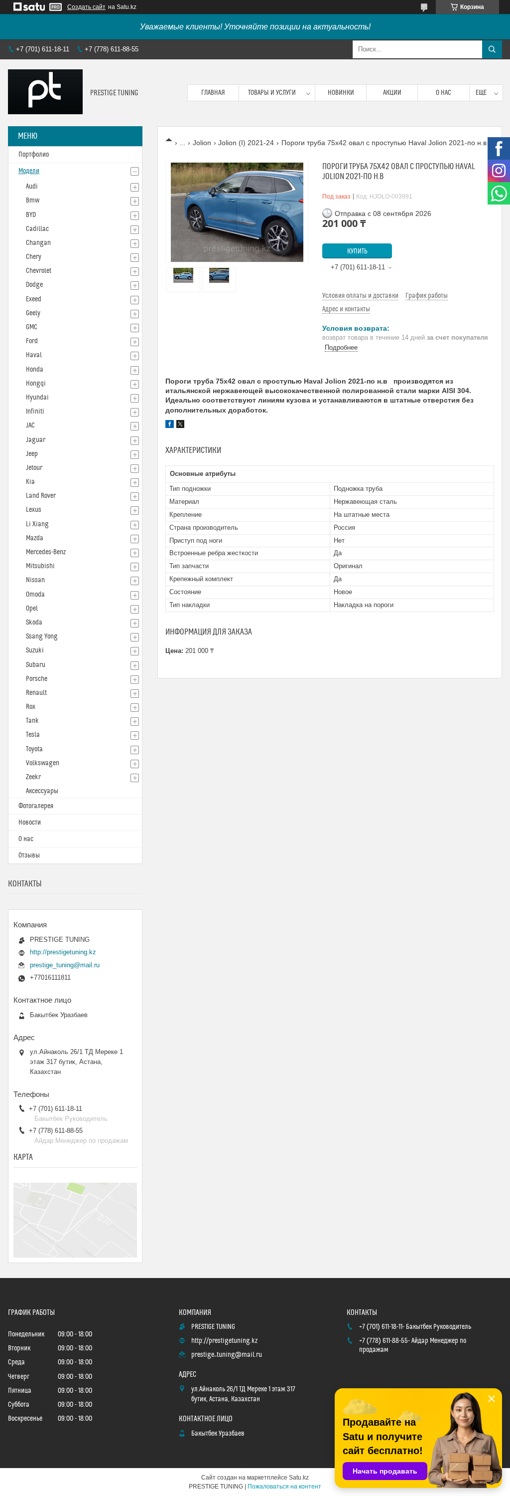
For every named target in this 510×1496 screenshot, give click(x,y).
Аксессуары (42, 791)
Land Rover (41, 496)
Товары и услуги (272, 93)
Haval (34, 355)
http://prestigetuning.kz (63, 952)
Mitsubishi (40, 566)
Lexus (33, 510)
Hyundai (37, 398)
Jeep (32, 454)
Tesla (33, 735)
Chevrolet (38, 271)
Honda (34, 370)
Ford (32, 341)
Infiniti (35, 412)
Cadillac (37, 229)
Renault (36, 693)
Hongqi (36, 384)
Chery (33, 257)
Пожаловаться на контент (284, 1486)
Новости (29, 823)
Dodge (34, 285)
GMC (31, 327)
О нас (443, 93)
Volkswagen (42, 763)
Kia (30, 482)
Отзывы (29, 855)
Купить (357, 251)
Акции (392, 93)
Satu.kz (299, 1477)
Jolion (202, 143)
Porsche (36, 679)
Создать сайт (86, 6)
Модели (28, 171)
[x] (180, 425)
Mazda (34, 538)
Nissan (35, 580)
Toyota (34, 749)
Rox (30, 707)
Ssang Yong (42, 637)
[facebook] (169, 425)
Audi (32, 187)
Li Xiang (37, 524)
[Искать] (492, 49)
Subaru (35, 665)
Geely (33, 313)
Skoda (34, 623)
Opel (32, 609)
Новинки (341, 93)
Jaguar (35, 440)
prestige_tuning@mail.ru (65, 965)
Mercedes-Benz (46, 552)
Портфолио (33, 155)
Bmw (32, 201)
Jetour (34, 468)
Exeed (33, 299)
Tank (32, 721)
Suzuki (35, 650)
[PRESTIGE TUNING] (45, 92)
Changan (38, 243)
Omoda (35, 595)
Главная (213, 93)
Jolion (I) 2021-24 (246, 143)
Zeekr (33, 777)
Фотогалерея (35, 806)
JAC (30, 425)
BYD (31, 215)
